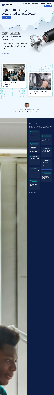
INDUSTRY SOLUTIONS (34, 94)
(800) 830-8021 (8, 1)
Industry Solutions (34, 3)
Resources (49, 3)
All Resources (32, 192)
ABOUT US (5, 86)
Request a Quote (48, 5)
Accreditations (42, 3)
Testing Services (26, 3)
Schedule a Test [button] (6, 17)
